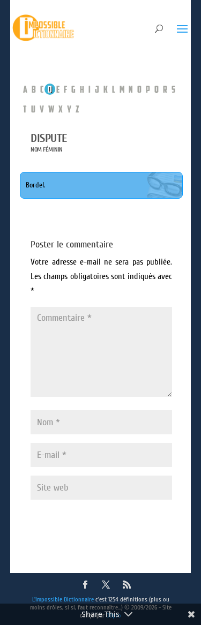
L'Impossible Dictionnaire (63, 599)
